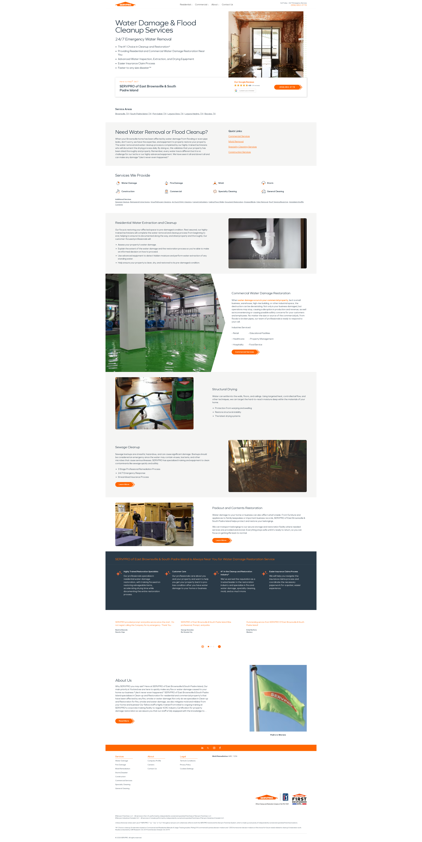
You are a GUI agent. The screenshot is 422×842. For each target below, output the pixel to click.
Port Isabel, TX (159, 114)
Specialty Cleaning (122, 784)
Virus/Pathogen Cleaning (161, 202)
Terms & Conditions (187, 761)
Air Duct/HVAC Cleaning (182, 202)
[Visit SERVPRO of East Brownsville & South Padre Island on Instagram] (214, 748)
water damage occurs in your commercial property (263, 300)
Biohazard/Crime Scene (140, 202)
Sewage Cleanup (122, 202)
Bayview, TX (210, 114)
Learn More (124, 484)
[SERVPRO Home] (125, 4)
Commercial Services (239, 136)
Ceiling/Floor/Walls (216, 202)
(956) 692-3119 (299, 5)
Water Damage (121, 761)
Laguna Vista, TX (175, 114)
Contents (119, 205)
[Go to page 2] (211, 646)
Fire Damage (120, 765)
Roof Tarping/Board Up (278, 202)
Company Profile (154, 761)
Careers (151, 765)
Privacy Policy (185, 765)
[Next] (219, 646)
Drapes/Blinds (250, 202)
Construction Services (239, 152)
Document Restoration (234, 202)
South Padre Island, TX (140, 114)
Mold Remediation (122, 769)
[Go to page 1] (208, 646)
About (214, 4)
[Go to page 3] (213, 646)
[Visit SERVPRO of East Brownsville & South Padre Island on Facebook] (220, 748)
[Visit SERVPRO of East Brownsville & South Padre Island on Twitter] (208, 748)
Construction (120, 777)
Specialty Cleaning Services (242, 146)
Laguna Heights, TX (194, 114)
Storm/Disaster (121, 773)
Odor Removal (262, 202)
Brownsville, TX (122, 114)
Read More (124, 721)
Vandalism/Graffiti (296, 202)
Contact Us (227, 4)
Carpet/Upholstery (200, 202)
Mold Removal (236, 141)
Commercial (201, 4)
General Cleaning (122, 788)
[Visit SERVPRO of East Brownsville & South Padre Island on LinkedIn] (202, 748)
